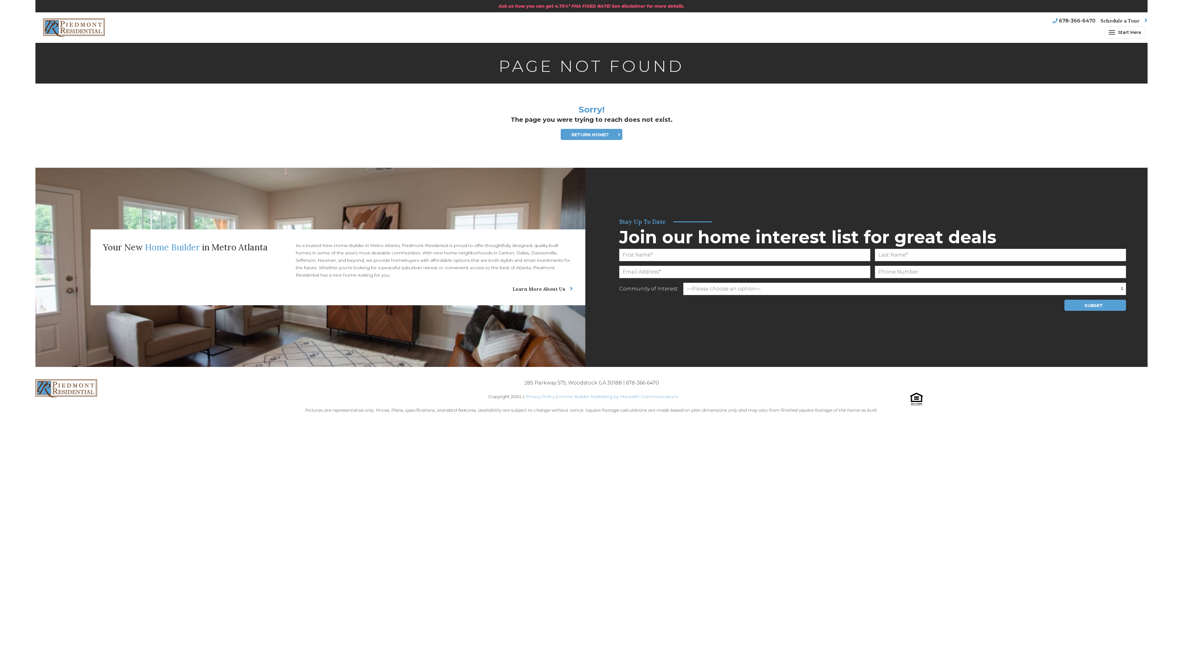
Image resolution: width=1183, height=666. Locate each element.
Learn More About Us (539, 289)
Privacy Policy (540, 396)
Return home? (590, 135)
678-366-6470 (1077, 21)
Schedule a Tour (1120, 21)
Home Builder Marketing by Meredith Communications (618, 396)
